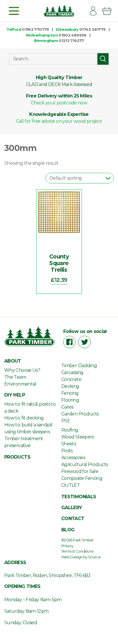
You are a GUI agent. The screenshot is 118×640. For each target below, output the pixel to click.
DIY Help (14, 395)
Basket (109, 11)
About (12, 361)
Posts (67, 450)
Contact (72, 518)
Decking (70, 386)
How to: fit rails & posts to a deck (30, 407)
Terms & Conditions (77, 551)
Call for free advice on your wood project (59, 121)
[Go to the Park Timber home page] (59, 11)
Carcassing (72, 372)
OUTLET (70, 485)
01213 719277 (71, 40)
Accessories (73, 457)
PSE (65, 421)
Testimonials (78, 496)
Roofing (69, 430)
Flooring (70, 400)
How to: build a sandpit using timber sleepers (28, 428)
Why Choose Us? (22, 370)
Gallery (71, 507)
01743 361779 (92, 29)
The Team (15, 377)
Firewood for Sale (79, 471)
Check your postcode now (59, 103)
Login (95, 11)
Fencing (70, 393)
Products (17, 457)
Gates (67, 407)
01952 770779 (35, 29)
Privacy (67, 545)
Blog (67, 529)
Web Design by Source (81, 557)
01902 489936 (72, 35)
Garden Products (80, 414)
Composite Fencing (81, 478)
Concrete (71, 379)
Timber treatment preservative (23, 442)
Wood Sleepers (77, 437)
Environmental (20, 384)
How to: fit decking (24, 418)
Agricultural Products (84, 464)
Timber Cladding (79, 365)
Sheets (68, 444)
